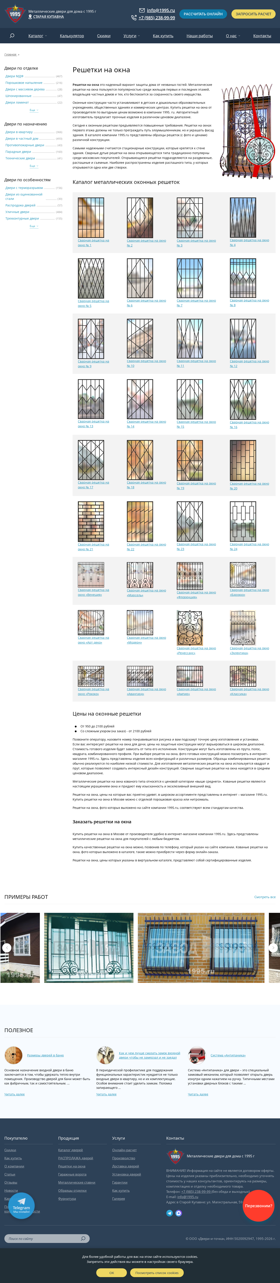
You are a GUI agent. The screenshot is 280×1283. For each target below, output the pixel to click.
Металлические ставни (76, 1182)
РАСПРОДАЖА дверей (75, 1158)
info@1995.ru (161, 10)
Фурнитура (67, 1198)
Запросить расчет (253, 14)
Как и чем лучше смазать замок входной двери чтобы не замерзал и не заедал (149, 1055)
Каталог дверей (70, 1150)
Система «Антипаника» (228, 1055)
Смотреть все (265, 897)
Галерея (118, 1198)
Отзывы (10, 1182)
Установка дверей (126, 1174)
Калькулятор (72, 35)
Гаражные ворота (72, 1174)
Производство (123, 1158)
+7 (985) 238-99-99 (157, 17)
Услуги (130, 35)
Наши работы (200, 35)
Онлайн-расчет (124, 1150)
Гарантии (120, 1182)
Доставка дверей (125, 1166)
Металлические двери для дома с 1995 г (62, 11)
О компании (14, 1166)
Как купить (163, 35)
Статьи (9, 1174)
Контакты (262, 35)
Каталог (35, 35)
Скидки (103, 35)
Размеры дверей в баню (45, 1055)
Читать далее (14, 1094)
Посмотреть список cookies (156, 1273)
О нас (231, 35)
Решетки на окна (71, 1166)
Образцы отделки (72, 1190)
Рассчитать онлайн (203, 14)
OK (111, 1273)
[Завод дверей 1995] (15, 14)
